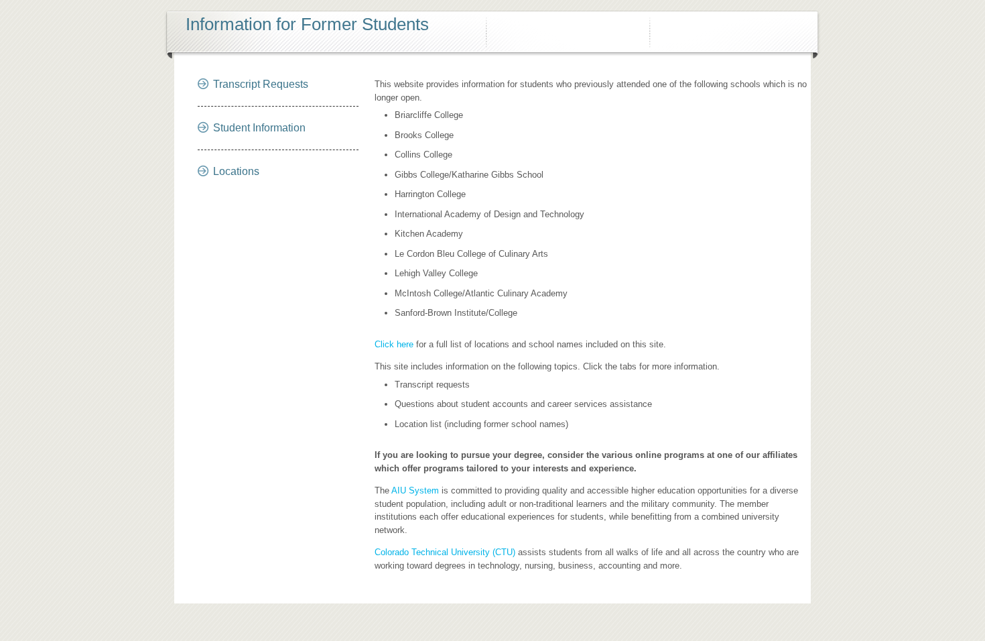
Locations (236, 171)
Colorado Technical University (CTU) (445, 552)
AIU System (415, 490)
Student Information (259, 127)
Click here (394, 344)
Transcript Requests (260, 84)
